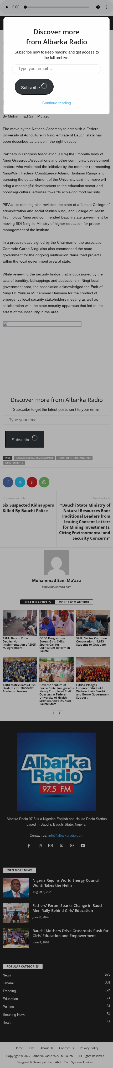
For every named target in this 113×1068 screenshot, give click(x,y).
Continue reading (56, 103)
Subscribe (31, 88)
